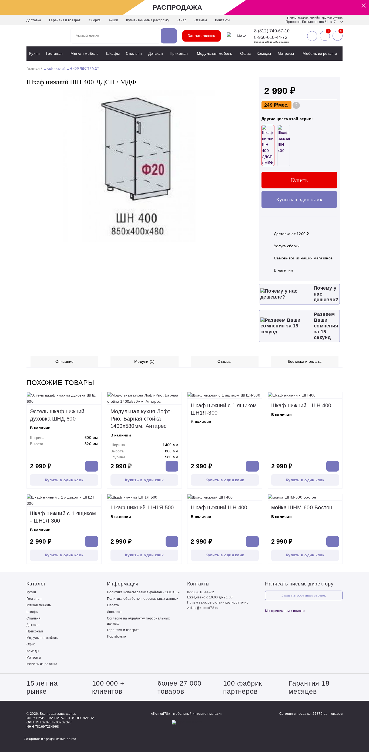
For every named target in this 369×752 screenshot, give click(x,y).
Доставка (33, 20)
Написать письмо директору (299, 584)
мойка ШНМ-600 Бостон (302, 507)
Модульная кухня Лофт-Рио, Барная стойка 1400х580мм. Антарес (141, 418)
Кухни (34, 53)
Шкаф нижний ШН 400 (219, 507)
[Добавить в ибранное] (244, 241)
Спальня (134, 53)
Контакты (222, 20)
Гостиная (54, 53)
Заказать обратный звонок (303, 595)
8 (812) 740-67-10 (272, 31)
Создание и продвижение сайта (50, 739)
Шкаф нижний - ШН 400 (301, 405)
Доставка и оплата (304, 361)
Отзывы (200, 20)
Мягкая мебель (84, 53)
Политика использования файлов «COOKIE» (143, 592)
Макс (241, 36)
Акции (113, 20)
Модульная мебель (214, 53)
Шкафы (113, 53)
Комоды (264, 53)
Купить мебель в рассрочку (147, 20)
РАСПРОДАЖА (177, 7)
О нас (181, 20)
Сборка (95, 20)
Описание (64, 361)
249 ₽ (270, 105)
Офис (245, 53)
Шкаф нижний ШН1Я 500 (142, 507)
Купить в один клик (299, 199)
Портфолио (116, 636)
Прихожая (179, 53)
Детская (155, 53)
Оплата (113, 605)
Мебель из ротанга (320, 53)
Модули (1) (144, 361)
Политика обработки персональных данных (143, 599)
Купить (299, 180)
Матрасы (286, 53)
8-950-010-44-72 (270, 37)
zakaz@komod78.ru (202, 608)
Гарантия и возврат (65, 20)
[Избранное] (325, 36)
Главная (33, 68)
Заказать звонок (201, 36)
